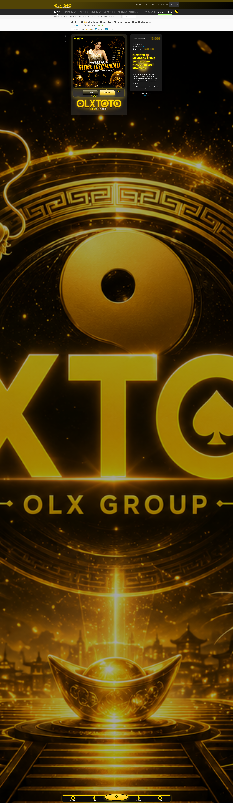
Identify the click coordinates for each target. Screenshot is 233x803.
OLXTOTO (56, 16)
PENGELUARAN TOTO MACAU (106, 16)
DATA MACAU (64, 16)
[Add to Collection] (65, 41)
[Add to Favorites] (65, 36)
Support (111, 29)
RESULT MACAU (92, 16)
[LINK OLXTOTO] (99, 62)
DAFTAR (107, 93)
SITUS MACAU (82, 16)
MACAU (118, 16)
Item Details (75, 29)
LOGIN (90, 93)
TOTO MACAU (73, 16)
